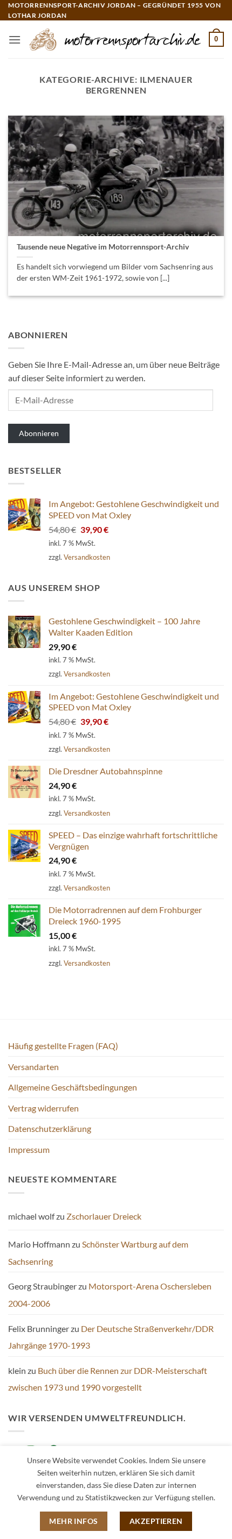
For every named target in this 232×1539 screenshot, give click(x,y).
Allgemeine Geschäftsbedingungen (72, 1087)
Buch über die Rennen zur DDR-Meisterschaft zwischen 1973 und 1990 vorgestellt (107, 1379)
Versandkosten (87, 557)
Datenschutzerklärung (49, 1128)
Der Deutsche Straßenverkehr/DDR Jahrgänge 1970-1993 (111, 1337)
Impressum (29, 1149)
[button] (14, 39)
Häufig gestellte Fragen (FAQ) (63, 1046)
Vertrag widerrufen (43, 1108)
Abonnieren (39, 433)
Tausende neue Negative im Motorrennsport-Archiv (103, 247)
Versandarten (33, 1066)
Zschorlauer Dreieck (103, 1216)
